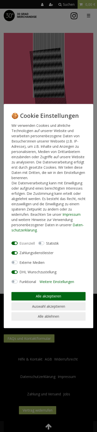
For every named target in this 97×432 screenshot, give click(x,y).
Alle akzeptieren (48, 296)
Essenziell (27, 243)
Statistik (52, 243)
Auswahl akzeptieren (48, 306)
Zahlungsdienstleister (36, 252)
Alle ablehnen (48, 316)
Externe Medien (32, 262)
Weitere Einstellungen (57, 281)
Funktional (27, 281)
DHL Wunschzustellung (37, 272)
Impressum (71, 214)
